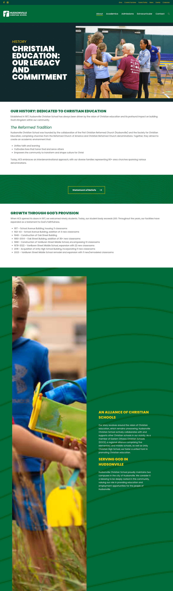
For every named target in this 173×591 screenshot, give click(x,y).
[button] (86, 190)
